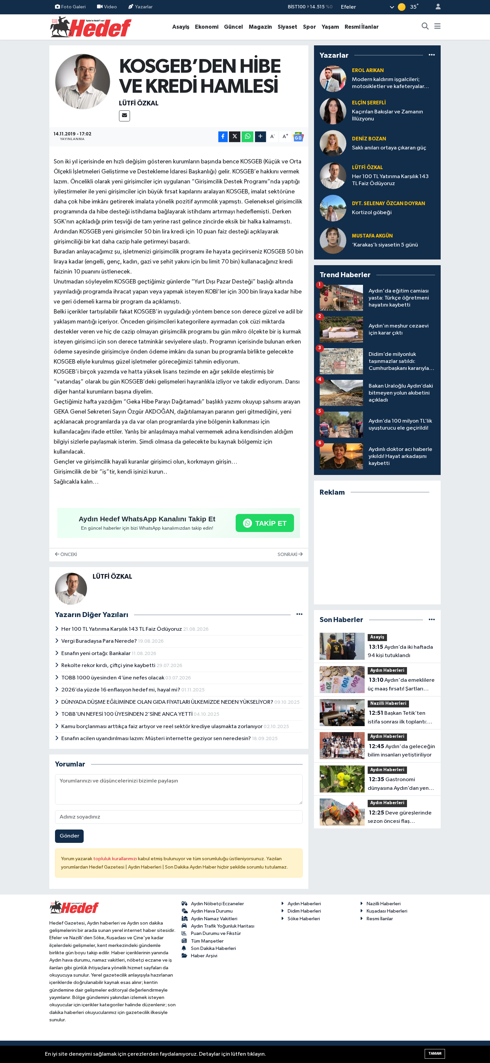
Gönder (69, 836)
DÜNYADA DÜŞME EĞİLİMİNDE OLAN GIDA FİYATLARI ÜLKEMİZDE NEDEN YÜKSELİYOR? (167, 702)
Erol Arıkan (368, 70)
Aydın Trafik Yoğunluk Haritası (222, 926)
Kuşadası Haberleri (387, 911)
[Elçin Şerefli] (333, 111)
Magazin (260, 27)
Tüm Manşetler (207, 941)
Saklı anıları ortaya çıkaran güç (389, 148)
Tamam (434, 1053)
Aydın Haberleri (387, 670)
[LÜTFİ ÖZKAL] (83, 81)
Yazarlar (144, 6)
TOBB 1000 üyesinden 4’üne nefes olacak (113, 678)
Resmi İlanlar (362, 27)
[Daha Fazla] (260, 136)
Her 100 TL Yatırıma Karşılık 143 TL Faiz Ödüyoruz (122, 629)
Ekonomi (206, 27)
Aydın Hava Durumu (212, 911)
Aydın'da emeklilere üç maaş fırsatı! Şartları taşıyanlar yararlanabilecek (401, 685)
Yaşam (330, 27)
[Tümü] (432, 55)
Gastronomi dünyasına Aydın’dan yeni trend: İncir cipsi (399, 784)
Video (110, 6)
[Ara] (425, 27)
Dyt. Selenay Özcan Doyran (388, 203)
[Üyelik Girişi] (435, 7)
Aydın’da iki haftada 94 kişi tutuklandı (400, 651)
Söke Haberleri (304, 918)
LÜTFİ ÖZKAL (139, 103)
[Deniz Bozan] (333, 143)
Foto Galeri (73, 6)
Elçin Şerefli (369, 102)
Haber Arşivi (204, 955)
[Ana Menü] (437, 27)
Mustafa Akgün (372, 235)
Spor (309, 27)
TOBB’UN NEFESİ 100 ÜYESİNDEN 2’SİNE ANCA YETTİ (127, 714)
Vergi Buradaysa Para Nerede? (99, 641)
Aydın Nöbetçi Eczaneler (217, 903)
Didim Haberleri (304, 911)
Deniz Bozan (369, 138)
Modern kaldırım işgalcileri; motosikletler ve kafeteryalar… (390, 83)
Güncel (233, 27)
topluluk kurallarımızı (115, 858)
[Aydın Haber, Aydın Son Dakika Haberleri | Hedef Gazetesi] (90, 26)
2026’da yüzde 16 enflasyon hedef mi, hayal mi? (121, 690)
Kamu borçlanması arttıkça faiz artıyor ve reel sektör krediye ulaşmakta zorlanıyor (162, 726)
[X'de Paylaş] (234, 136)
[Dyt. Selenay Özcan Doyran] (333, 208)
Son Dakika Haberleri (213, 948)
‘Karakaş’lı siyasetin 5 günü (385, 245)
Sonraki (288, 554)
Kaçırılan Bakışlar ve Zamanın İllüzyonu (387, 115)
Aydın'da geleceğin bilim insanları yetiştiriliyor (401, 750)
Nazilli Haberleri (388, 703)
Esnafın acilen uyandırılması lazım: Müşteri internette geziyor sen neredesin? (156, 738)
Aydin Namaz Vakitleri (214, 918)
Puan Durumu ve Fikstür (216, 933)
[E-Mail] (124, 115)
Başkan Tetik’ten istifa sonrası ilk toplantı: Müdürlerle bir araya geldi (400, 718)
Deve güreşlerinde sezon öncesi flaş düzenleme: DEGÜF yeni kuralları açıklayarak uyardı (400, 818)
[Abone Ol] (298, 136)
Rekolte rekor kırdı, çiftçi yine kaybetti (108, 665)
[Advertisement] (377, 550)
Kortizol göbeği (372, 212)
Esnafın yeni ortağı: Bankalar (96, 653)
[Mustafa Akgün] (333, 240)
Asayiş (180, 27)
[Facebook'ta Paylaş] (223, 136)
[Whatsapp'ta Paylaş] (247, 136)
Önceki (68, 554)
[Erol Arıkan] (333, 78)
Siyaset (287, 27)
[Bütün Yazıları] (299, 615)
